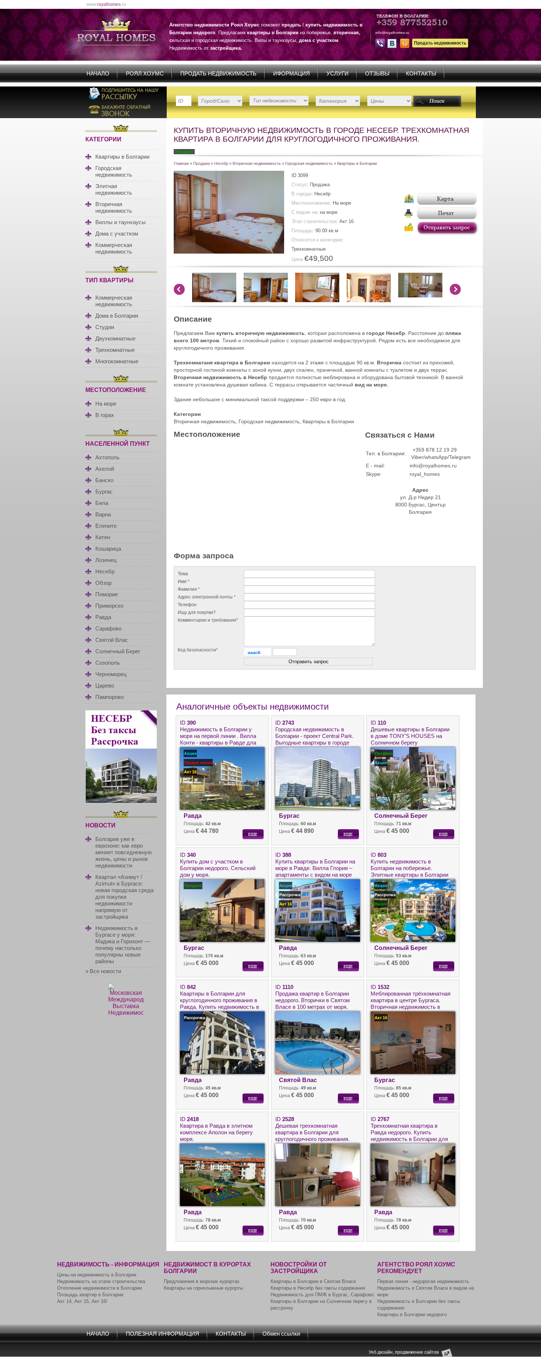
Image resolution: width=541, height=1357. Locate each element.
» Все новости (103, 971)
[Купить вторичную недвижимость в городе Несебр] (266, 300)
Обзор (103, 583)
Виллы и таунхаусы (120, 222)
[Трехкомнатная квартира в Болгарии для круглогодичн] (229, 252)
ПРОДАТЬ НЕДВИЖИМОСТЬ (218, 73)
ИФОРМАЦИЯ (291, 73)
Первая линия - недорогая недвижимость (423, 1281)
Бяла (101, 503)
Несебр (104, 571)
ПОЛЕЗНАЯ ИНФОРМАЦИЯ (162, 1334)
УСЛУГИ (337, 73)
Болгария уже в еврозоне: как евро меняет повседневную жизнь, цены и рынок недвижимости (123, 852)
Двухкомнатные (115, 338)
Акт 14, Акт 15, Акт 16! (82, 1301)
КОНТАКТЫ (421, 73)
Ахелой (104, 469)
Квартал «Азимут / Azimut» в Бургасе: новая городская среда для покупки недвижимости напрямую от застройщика (124, 897)
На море (105, 403)
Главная (181, 163)
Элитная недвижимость (113, 189)
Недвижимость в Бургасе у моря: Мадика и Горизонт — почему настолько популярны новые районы (122, 944)
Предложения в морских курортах (202, 1281)
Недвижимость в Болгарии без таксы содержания (418, 1304)
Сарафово (108, 628)
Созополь (107, 663)
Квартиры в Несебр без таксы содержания (317, 1288)
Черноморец (111, 674)
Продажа (201, 163)
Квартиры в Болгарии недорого (412, 1314)
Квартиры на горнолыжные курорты (203, 1288)
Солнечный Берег (117, 651)
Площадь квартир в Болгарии (90, 1294)
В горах (104, 415)
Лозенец (106, 560)
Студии (104, 327)
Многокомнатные (116, 361)
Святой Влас (111, 640)
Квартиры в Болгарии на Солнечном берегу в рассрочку (321, 1304)
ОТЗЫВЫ (377, 73)
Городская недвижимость (113, 171)
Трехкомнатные (115, 350)
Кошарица (108, 548)
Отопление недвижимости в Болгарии (99, 1288)
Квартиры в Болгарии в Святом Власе (313, 1281)
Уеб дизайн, (382, 1351)
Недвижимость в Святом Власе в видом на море (425, 1291)
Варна (103, 514)
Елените (106, 526)
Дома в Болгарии (116, 315)
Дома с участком (116, 233)
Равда (103, 617)
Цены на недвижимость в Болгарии (96, 1275)
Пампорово (109, 697)
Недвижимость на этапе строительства (101, 1281)
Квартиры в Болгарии (122, 156)
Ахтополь (107, 457)
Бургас (104, 491)
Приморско (109, 605)
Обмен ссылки (281, 1334)
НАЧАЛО (97, 73)
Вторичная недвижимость (113, 207)
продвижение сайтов (417, 1351)
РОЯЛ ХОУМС (145, 73)
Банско (104, 480)
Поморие (106, 594)
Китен (102, 537)
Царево (104, 685)
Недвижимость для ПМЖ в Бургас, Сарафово (322, 1294)
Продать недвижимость (440, 43)
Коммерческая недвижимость (113, 248)
